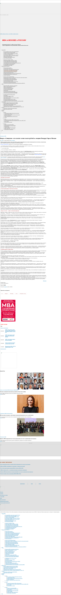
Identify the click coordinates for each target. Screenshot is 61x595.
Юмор (1, 498)
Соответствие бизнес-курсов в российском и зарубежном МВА (15, 564)
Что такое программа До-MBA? (10, 559)
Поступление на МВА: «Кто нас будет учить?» (12, 519)
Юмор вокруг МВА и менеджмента (12, 592)
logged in (5, 286)
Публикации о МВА (3, 413)
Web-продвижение (3, 499)
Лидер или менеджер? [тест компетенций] (11, 525)
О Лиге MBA (2, 496)
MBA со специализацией (9, 550)
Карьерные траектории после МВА (10, 520)
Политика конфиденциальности (5, 502)
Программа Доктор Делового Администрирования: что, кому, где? (14, 570)
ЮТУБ (40, 483)
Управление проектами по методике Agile (11, 563)
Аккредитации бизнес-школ (9, 532)
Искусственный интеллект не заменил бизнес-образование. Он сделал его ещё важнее (15, 464)
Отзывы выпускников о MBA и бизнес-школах (14, 583)
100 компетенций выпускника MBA (10, 527)
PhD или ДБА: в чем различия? (8, 568)
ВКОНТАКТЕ (22, 483)
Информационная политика (4, 501)
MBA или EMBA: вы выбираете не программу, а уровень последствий (12, 466)
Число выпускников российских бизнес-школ (12, 545)
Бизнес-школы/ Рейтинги (5, 529)
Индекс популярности (10, 579)
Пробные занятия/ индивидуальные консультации (14, 578)
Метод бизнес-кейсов (8, 562)
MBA (2, 547)
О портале (1, 493)
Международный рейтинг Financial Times (11, 535)
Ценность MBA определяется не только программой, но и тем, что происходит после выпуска (16, 471)
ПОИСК (3, 573)
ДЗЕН (32, 483)
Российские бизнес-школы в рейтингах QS (11, 537)
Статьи (6, 582)
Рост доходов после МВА (9, 521)
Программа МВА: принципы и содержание (12, 549)
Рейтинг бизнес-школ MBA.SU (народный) (12, 534)
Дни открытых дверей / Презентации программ (14, 576)
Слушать (6, 580)
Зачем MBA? (4, 513)
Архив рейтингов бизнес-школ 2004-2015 (11, 543)
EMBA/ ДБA (4, 565)
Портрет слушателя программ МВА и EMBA (12, 516)
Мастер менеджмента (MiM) (8, 572)
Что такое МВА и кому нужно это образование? (12, 515)
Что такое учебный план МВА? (10, 551)
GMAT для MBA (9, 591)
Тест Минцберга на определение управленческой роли (13, 526)
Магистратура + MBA (8, 560)
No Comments (13, 140)
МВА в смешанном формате (9, 552)
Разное (3, 574)
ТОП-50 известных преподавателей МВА (11, 542)
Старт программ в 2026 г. (11, 577)
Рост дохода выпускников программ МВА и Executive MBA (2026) (11, 468)
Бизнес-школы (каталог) (9, 531)
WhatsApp (11, 293)
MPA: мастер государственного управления (12, 555)
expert (2, 140)
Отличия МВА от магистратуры (10, 528)
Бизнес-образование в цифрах (9, 544)
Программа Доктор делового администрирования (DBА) (12, 569)
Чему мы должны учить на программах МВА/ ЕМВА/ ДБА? (10, 473)
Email (16, 293)
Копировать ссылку (23, 293)
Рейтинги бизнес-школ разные (10, 536)
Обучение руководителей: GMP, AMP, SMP (11, 556)
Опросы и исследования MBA (11, 588)
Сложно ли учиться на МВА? (9, 517)
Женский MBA (9, 589)
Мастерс (3, 571)
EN (2, 593)
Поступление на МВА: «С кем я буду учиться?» (12, 518)
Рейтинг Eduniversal (8, 538)
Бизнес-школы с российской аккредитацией (12, 533)
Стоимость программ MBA (9, 553)
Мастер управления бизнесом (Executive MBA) (11, 566)
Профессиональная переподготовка (10, 558)
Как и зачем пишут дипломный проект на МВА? (12, 561)
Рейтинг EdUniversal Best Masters (10, 540)
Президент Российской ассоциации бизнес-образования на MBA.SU (15, 546)
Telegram (6, 293)
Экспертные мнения (9, 413)
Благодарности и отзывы (4, 495)
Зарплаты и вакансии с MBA (9, 523)
